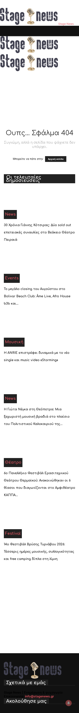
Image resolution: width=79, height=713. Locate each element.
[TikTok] (11, 3)
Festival (13, 533)
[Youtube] (16, 3)
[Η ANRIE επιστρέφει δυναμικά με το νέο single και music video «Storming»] (39, 331)
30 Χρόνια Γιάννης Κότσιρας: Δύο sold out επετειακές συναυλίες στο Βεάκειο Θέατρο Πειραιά (39, 232)
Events (12, 278)
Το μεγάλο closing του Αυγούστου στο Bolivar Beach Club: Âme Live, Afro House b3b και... (37, 296)
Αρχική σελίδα (55, 159)
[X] (13, 3)
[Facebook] (5, 3)
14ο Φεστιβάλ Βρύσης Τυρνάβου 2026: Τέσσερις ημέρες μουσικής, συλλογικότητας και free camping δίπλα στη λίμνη (39, 552)
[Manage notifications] (69, 703)
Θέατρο (13, 462)
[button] (6, 31)
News (10, 214)
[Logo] (29, 52)
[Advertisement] (39, 77)
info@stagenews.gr (39, 696)
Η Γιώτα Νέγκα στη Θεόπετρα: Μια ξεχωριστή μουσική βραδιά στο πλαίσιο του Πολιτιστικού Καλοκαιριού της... (37, 417)
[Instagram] (8, 3)
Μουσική (14, 342)
